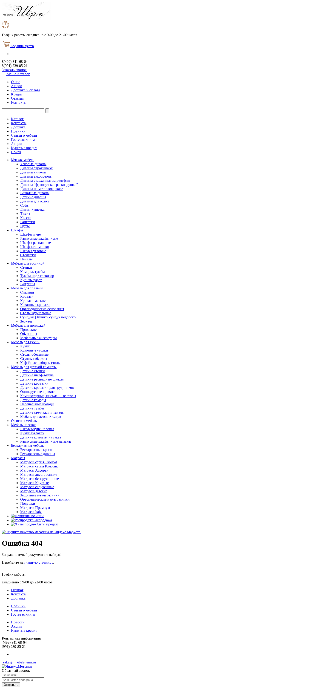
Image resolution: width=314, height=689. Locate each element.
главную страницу (38, 562)
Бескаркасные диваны (37, 454)
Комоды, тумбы (32, 272)
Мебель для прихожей (28, 325)
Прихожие (28, 330)
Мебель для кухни (25, 342)
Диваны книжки (33, 172)
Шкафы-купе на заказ (37, 429)
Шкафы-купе (30, 234)
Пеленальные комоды (37, 404)
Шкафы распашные (35, 243)
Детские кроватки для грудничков (47, 387)
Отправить (11, 684)
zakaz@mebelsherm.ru (19, 662)
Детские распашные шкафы (42, 379)
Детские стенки (32, 371)
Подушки (27, 503)
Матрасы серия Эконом (38, 462)
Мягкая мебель (22, 160)
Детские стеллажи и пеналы (42, 412)
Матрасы (18, 458)
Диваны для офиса (34, 201)
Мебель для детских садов (40, 416)
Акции (16, 86)
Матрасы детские (33, 491)
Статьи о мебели (24, 135)
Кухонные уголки (34, 350)
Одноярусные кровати (37, 392)
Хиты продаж (47, 524)
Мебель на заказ (23, 425)
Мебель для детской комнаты (34, 367)
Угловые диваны (33, 164)
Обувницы (28, 334)
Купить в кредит (24, 148)
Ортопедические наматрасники (45, 499)
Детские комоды (33, 400)
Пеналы (26, 259)
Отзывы (17, 98)
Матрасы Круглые (34, 483)
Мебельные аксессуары (38, 338)
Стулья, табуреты (33, 358)
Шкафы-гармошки (34, 247)
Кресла (25, 218)
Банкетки (27, 222)
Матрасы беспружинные (39, 479)
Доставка (18, 127)
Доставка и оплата (25, 90)
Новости (18, 622)
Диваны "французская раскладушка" (49, 185)
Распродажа (42, 520)
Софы (24, 205)
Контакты (18, 102)
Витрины (27, 284)
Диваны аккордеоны (36, 176)
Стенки (26, 267)
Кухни (25, 346)
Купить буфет (31, 280)
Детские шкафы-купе (37, 375)
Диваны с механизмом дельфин (45, 180)
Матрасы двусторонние (38, 474)
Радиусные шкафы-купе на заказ (45, 441)
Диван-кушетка (32, 209)
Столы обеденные (34, 354)
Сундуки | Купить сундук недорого (48, 317)
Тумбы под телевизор (37, 276)
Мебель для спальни (27, 288)
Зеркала (26, 321)
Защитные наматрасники (40, 495)
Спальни (27, 292)
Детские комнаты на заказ (40, 437)
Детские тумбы (32, 408)
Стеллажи (28, 255)
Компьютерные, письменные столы (48, 396)
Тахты (25, 214)
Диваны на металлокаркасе (41, 189)
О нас (15, 82)
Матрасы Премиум (35, 508)
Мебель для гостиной (28, 263)
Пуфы (25, 226)
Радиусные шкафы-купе (39, 238)
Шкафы (17, 230)
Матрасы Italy (31, 512)
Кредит (17, 94)
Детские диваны (33, 197)
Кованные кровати (35, 305)
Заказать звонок (14, 70)
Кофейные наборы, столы (40, 363)
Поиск (16, 152)
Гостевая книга (23, 139)
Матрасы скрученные (37, 487)
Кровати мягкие (33, 301)
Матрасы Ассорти (34, 470)
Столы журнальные (35, 313)
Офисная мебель (24, 421)
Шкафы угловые (33, 251)
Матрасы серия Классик (39, 466)
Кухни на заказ (32, 433)
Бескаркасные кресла (36, 450)
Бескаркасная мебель (27, 445)
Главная (17, 590)
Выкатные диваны (34, 193)
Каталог (17, 119)
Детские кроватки (34, 383)
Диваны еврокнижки (36, 168)
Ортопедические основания (42, 309)
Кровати (27, 296)
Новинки (18, 131)
